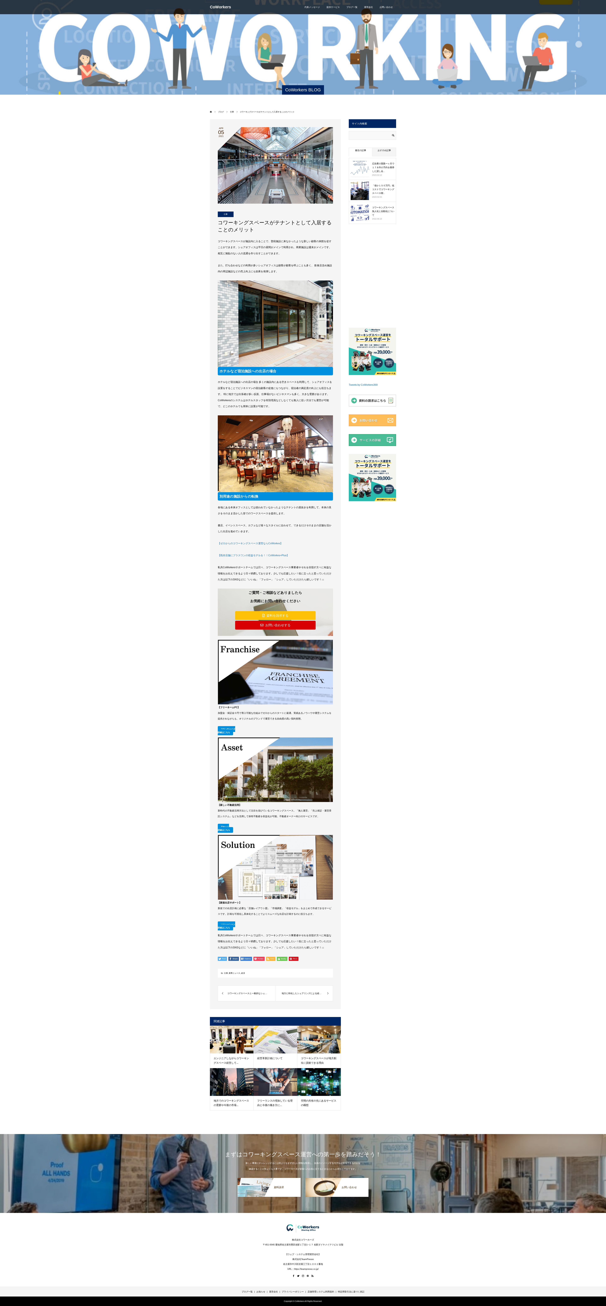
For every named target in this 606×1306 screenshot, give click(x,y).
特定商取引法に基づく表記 (351, 1291)
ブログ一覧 (351, 7)
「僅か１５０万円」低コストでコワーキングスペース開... (383, 189)
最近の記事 (360, 150)
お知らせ (260, 1291)
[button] (275, 615)
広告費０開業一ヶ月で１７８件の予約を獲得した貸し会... (383, 167)
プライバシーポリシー (293, 1291)
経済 (243, 973)
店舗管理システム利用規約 (321, 1291)
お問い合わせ (386, 7)
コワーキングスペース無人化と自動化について (383, 211)
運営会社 (368, 7)
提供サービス (333, 7)
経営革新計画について (269, 1058)
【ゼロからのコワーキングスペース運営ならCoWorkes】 (250, 543)
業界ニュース (234, 973)
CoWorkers (220, 7)
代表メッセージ (312, 7)
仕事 (226, 214)
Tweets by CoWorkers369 (363, 384)
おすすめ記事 (384, 150)
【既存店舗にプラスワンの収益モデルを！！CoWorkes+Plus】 (253, 555)
